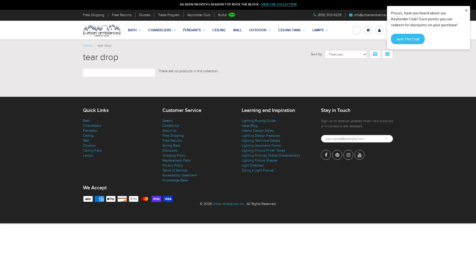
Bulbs (222, 15)
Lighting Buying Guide (259, 121)
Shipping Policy (174, 155)
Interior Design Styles (258, 131)
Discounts (169, 150)
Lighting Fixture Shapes (259, 160)
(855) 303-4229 (329, 15)
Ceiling (219, 30)
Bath (132, 30)
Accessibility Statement (179, 175)
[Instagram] (348, 155)
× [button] (466, 10)
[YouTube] (359, 155)
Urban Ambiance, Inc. (229, 204)
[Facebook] (326, 155)
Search (167, 121)
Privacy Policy (172, 165)
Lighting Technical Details (261, 140)
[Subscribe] (386, 138)
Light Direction (253, 165)
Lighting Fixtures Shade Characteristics (271, 155)
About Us (169, 131)
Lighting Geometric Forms (261, 145)
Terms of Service (174, 170)
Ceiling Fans (289, 30)
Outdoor (258, 30)
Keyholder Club (198, 15)
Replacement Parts (176, 160)
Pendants (192, 30)
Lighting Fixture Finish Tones (263, 150)
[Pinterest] (337, 155)
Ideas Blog (250, 126)
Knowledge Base (175, 180)
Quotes (144, 15)
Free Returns (121, 15)
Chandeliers (159, 30)
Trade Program (169, 15)
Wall (237, 30)
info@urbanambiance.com (373, 15)
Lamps (318, 30)
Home (87, 45)
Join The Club (407, 38)
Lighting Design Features (261, 136)
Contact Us (170, 126)
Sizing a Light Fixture (257, 170)
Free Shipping (93, 15)
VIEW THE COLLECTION (279, 4)
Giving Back (171, 145)
